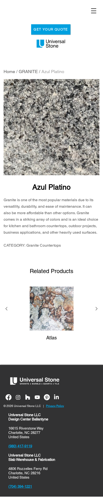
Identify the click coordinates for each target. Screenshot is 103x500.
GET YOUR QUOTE (51, 29)
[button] (6, 309)
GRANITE (28, 71)
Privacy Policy (55, 406)
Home (9, 71)
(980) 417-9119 (20, 446)
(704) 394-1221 (20, 486)
